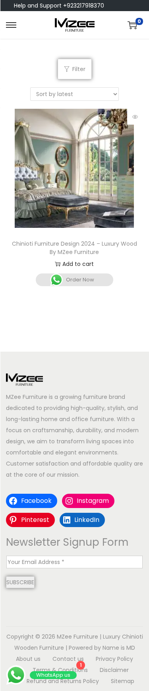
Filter (78, 69)
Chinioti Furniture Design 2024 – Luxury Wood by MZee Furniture (74, 248)
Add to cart (78, 264)
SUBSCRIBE (20, 582)
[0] (132, 25)
